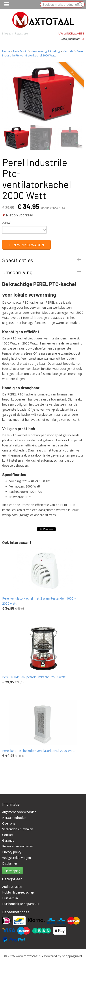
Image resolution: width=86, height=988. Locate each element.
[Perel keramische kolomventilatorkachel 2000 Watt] (43, 722)
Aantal (6, 222)
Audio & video (12, 887)
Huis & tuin (20, 51)
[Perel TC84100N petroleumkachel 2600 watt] (43, 648)
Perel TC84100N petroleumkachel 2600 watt (33, 677)
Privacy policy (11, 852)
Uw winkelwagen (71, 33)
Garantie (8, 840)
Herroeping (12, 870)
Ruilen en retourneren (17, 846)
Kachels (68, 51)
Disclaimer (9, 863)
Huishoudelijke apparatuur (20, 904)
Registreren (22, 33)
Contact (7, 835)
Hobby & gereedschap (18, 892)
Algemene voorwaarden (19, 812)
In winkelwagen (28, 244)
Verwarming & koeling (45, 51)
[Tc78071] (43, 92)
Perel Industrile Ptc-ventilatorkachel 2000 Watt (43, 53)
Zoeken (79, 4)
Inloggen (7, 33)
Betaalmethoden (14, 818)
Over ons (8, 823)
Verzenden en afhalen (17, 829)
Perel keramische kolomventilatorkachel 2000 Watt (38, 751)
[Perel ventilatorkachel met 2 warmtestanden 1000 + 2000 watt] (43, 570)
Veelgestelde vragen (16, 858)
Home (6, 51)
